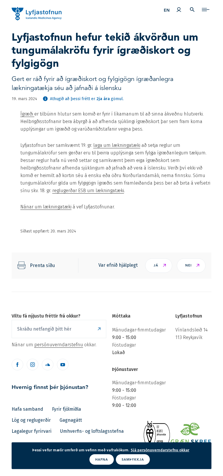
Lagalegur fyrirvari (31, 431)
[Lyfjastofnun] (31, 11)
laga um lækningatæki (116, 145)
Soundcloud (47, 364)
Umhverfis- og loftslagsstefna (92, 431)
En (167, 10)
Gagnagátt (71, 420)
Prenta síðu (42, 265)
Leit (192, 9)
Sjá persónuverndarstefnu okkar (160, 450)
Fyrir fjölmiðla (66, 409)
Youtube (62, 364)
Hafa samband (27, 409)
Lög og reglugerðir (31, 420)
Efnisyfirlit (205, 9)
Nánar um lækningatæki (45, 207)
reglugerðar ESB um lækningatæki (88, 190)
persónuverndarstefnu (58, 344)
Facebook (17, 364)
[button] (158, 265)
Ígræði (27, 114)
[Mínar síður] (179, 9)
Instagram (32, 364)
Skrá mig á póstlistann (99, 329)
